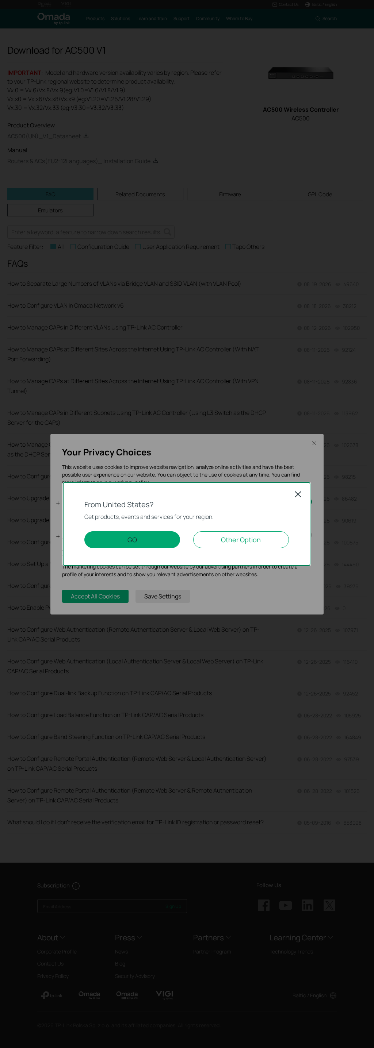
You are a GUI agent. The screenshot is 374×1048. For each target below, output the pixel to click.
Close (298, 494)
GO (132, 539)
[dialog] (187, 524)
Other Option (241, 539)
